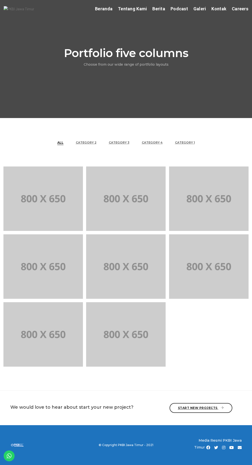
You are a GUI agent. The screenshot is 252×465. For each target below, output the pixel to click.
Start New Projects (198, 408)
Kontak (218, 8)
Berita (158, 8)
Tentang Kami (132, 8)
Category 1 (185, 142)
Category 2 (86, 142)
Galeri (199, 8)
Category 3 (119, 142)
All (60, 142)
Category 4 (152, 142)
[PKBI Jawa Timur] (19, 9)
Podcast (179, 8)
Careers (240, 8)
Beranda (103, 8)
